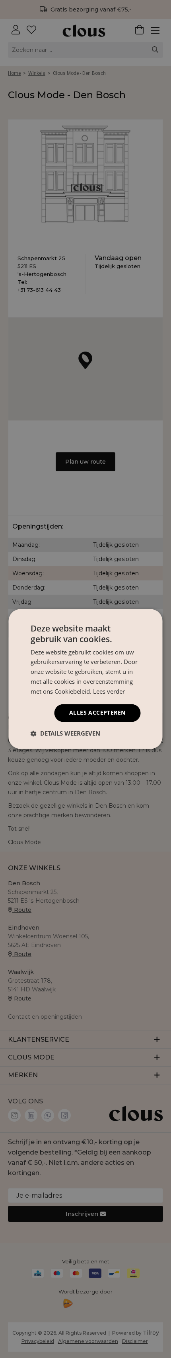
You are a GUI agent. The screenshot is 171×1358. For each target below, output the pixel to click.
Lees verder (109, 691)
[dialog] (85, 679)
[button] (65, 733)
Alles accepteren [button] (97, 713)
